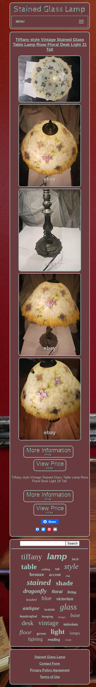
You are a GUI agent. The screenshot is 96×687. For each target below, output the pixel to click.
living (71, 592)
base (75, 615)
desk (27, 623)
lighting (35, 639)
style (71, 566)
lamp (57, 556)
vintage (48, 623)
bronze (37, 574)
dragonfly (35, 591)
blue (46, 598)
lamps (75, 633)
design (61, 617)
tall (57, 569)
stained (39, 582)
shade (64, 583)
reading (54, 639)
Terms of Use (50, 677)
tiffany (31, 556)
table (29, 566)
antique (31, 608)
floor (25, 632)
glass (68, 606)
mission (71, 624)
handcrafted (28, 616)
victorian (64, 598)
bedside (50, 609)
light (58, 631)
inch (75, 559)
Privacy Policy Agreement (49, 670)
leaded (31, 600)
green (41, 633)
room (68, 640)
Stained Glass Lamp (49, 657)
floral (57, 591)
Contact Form (49, 663)
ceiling (46, 569)
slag (68, 576)
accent (55, 574)
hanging (47, 616)
